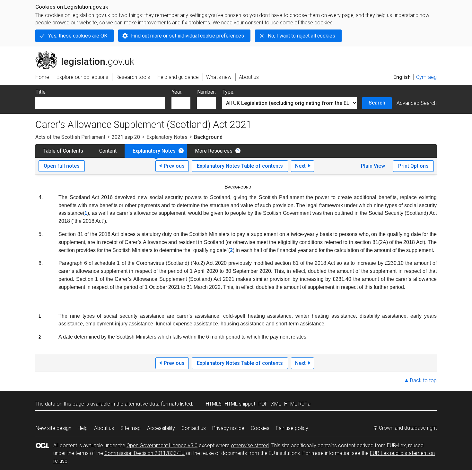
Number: (206, 92)
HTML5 (214, 404)
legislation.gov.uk (88, 53)
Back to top (423, 380)
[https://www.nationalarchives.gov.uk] (398, 57)
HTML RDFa (297, 404)
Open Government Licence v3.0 (162, 445)
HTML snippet (240, 404)
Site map (130, 428)
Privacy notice (228, 428)
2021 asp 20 (126, 137)
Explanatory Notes (167, 137)
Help (83, 428)
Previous (174, 166)
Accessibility (161, 428)
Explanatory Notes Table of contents (240, 166)
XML (276, 404)
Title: (41, 92)
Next (300, 166)
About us (104, 428)
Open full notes (62, 166)
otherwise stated (250, 445)
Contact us (193, 428)
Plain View (373, 166)
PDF (263, 404)
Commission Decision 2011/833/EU (144, 453)
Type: (228, 92)
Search (377, 103)
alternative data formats (152, 404)
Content (108, 151)
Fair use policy (292, 428)
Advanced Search (417, 103)
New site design (53, 428)
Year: (177, 92)
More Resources (213, 151)
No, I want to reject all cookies (301, 36)
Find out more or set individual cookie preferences (187, 36)
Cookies (260, 428)
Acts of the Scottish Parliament (70, 137)
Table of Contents (63, 151)
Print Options (413, 166)
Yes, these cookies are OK (77, 36)
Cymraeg (426, 77)
